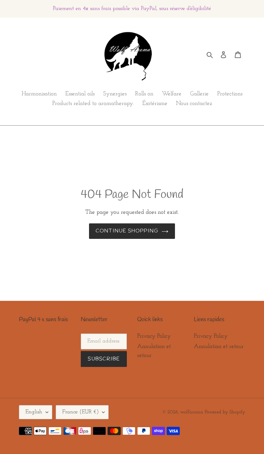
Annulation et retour (219, 346)
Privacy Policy (154, 336)
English (33, 412)
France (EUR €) (80, 412)
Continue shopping (127, 231)
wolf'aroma (191, 412)
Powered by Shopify (225, 412)
